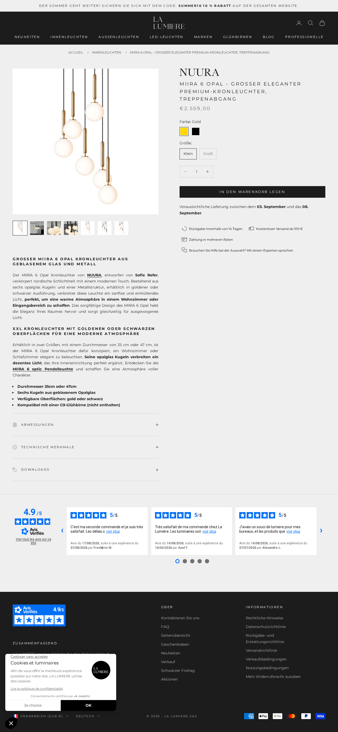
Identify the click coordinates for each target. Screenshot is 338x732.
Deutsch (85, 716)
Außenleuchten (118, 37)
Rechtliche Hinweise (264, 618)
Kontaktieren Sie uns (180, 618)
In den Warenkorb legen (252, 192)
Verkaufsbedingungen (266, 659)
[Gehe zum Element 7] (121, 228)
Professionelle (304, 37)
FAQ (165, 626)
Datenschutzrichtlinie (266, 626)
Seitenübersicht (175, 635)
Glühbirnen (237, 37)
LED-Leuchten (167, 37)
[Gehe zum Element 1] (20, 228)
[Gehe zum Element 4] (70, 228)
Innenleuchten (69, 37)
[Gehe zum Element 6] (104, 228)
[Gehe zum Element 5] (87, 228)
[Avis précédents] (62, 531)
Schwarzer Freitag (178, 670)
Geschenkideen (175, 644)
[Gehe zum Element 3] (53, 228)
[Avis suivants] (321, 531)
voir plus (113, 531)
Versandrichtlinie (261, 650)
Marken (203, 37)
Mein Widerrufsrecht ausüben (273, 676)
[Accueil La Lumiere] (169, 23)
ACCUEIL (75, 52)
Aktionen (169, 679)
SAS (193, 716)
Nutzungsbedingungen (267, 667)
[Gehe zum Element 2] (37, 228)
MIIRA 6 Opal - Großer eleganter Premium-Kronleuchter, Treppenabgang (200, 52)
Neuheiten (27, 37)
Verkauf (168, 661)
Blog (269, 37)
